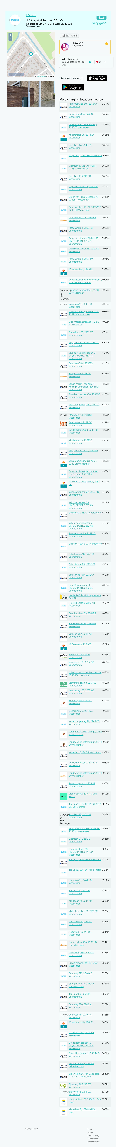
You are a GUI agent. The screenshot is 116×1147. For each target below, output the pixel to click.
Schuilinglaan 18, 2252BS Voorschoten (81, 555)
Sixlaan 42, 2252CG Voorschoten (85, 512)
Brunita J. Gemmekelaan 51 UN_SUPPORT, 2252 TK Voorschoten (82, 355)
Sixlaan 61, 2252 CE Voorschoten (85, 543)
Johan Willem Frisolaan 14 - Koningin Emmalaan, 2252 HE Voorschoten (83, 387)
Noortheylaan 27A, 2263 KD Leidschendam (83, 943)
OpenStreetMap (41, 76)
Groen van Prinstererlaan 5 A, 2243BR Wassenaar (83, 198)
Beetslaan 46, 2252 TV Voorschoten (80, 424)
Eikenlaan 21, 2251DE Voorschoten (79, 840)
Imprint (90, 1132)
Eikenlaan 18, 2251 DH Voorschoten (80, 816)
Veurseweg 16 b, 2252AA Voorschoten (81, 576)
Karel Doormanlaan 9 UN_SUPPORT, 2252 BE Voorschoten (81, 588)
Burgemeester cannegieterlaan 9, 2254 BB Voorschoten (85, 281)
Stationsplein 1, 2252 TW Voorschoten (81, 260)
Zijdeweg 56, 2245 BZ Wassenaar (80, 1093)
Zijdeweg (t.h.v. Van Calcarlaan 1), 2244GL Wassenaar (84, 1075)
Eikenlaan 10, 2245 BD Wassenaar (80, 177)
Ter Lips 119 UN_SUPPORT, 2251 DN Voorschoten (85, 805)
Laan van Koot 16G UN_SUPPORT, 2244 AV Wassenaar (81, 852)
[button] (85, 62)
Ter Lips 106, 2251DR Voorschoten (79, 995)
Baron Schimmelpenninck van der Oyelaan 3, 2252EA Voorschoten (83, 474)
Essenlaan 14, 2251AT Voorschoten (79, 656)
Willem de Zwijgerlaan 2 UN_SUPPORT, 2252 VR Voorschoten (81, 526)
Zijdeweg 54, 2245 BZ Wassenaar (80, 1085)
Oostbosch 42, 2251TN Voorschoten (80, 923)
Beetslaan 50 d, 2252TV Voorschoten (81, 364)
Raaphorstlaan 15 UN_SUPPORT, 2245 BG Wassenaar (85, 208)
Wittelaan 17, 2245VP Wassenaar (85, 752)
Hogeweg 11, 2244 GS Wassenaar (80, 933)
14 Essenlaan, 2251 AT (80, 644)
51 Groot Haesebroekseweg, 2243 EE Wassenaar (83, 126)
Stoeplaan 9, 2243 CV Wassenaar (80, 375)
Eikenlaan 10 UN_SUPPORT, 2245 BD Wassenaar (82, 167)
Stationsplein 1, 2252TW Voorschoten (81, 229)
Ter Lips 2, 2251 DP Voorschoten (85, 859)
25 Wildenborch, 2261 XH (81, 1022)
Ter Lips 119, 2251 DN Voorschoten (79, 892)
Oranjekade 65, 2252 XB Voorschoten (81, 333)
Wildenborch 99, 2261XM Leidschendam (81, 1065)
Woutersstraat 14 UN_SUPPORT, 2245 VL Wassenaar (85, 830)
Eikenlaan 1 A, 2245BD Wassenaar (80, 146)
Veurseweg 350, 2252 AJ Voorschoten (81, 954)
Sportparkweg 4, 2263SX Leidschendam (81, 985)
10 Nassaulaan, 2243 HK (81, 269)
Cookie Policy (93, 1136)
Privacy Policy (93, 1142)
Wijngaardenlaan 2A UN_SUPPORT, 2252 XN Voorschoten (81, 505)
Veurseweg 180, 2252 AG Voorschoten (81, 663)
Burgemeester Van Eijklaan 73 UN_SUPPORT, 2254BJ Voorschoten (83, 241)
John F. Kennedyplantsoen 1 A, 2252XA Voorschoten (84, 313)
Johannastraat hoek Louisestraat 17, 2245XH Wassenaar (85, 674)
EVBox (31, 15)
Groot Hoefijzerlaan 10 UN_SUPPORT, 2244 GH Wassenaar (81, 1045)
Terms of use (92, 1138)
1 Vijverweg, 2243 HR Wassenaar (85, 155)
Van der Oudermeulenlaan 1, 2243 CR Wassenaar (83, 462)
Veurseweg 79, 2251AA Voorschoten (80, 635)
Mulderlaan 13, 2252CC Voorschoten (80, 441)
